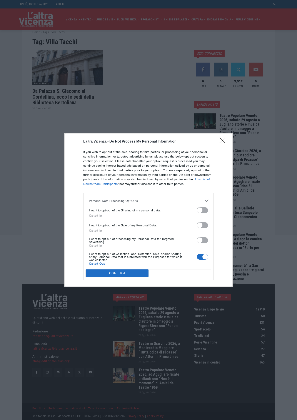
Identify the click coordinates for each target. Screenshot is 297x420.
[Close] (224, 142)
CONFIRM (117, 273)
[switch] (202, 210)
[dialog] (148, 210)
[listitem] (148, 200)
